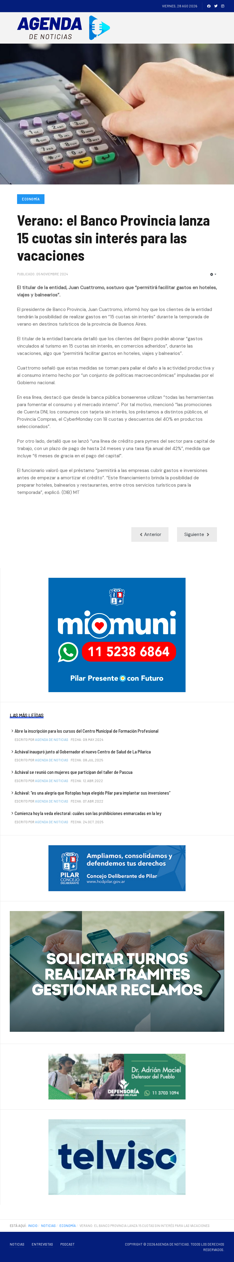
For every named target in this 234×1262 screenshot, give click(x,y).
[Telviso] (117, 1157)
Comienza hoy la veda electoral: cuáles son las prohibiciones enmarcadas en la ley (88, 813)
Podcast (67, 1244)
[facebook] (209, 6)
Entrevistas (42, 1244)
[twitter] (216, 6)
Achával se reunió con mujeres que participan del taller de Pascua (74, 772)
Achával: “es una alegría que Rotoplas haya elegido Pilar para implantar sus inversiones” (92, 792)
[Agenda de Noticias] (65, 28)
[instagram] (222, 6)
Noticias (17, 1244)
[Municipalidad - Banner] (117, 635)
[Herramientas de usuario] (213, 274)
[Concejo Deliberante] (117, 868)
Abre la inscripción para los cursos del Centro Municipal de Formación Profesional (86, 731)
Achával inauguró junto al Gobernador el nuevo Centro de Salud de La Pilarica (83, 751)
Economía (31, 199)
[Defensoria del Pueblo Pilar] (117, 1076)
